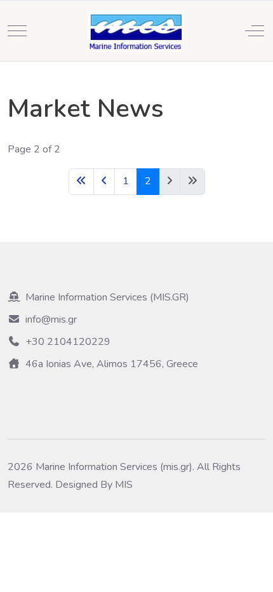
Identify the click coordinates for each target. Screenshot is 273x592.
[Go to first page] (81, 181)
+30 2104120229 (67, 342)
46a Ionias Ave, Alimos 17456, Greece (111, 364)
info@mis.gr (51, 319)
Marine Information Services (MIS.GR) (107, 297)
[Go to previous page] (104, 181)
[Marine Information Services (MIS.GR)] (135, 30)
